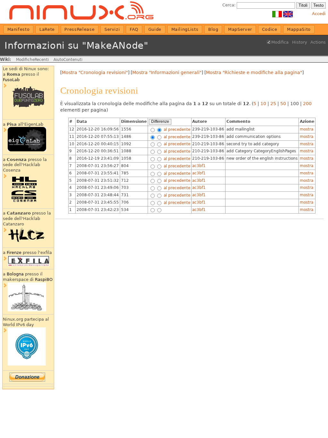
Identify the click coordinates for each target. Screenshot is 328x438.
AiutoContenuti (67, 59)
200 (307, 103)
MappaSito (299, 29)
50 (283, 103)
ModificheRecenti (32, 59)
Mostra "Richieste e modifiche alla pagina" (254, 72)
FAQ (134, 29)
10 (263, 103)
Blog (213, 29)
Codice (269, 29)
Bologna (15, 274)
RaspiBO (44, 279)
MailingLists (185, 29)
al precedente (176, 129)
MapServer (240, 29)
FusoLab (11, 79)
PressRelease (79, 29)
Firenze (14, 252)
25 (273, 103)
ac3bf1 (199, 166)
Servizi (112, 29)
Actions (318, 42)
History (299, 42)
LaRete (47, 29)
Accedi (319, 13)
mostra (306, 129)
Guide (154, 29)
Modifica (280, 42)
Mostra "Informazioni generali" (166, 72)
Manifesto (18, 29)
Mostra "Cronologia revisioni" (95, 72)
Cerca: (228, 5)
